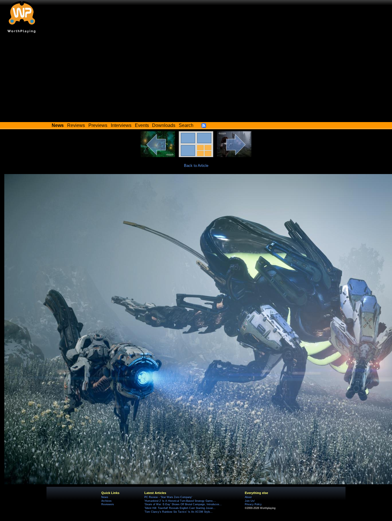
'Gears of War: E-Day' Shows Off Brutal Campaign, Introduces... (183, 504)
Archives (106, 500)
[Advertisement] (196, 79)
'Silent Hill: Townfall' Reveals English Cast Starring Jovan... (180, 508)
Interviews (121, 125)
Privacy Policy (253, 504)
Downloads (163, 125)
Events (142, 125)
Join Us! (250, 500)
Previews (97, 125)
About (248, 497)
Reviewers (107, 504)
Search (186, 125)
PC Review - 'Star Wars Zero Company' (168, 497)
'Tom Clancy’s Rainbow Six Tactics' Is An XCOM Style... (178, 511)
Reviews (76, 125)
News (104, 497)
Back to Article (196, 165)
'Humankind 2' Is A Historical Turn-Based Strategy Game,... (180, 500)
